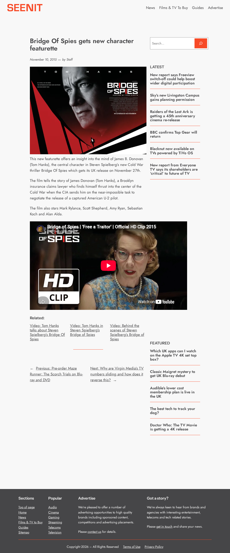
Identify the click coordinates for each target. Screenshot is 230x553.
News (22, 517)
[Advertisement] (183, 256)
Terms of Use (131, 546)
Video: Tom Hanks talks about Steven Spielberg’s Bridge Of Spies (47, 332)
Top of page (26, 507)
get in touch (164, 526)
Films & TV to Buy (30, 522)
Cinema (53, 512)
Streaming (55, 522)
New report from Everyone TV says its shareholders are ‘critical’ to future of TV (174, 169)
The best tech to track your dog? (172, 411)
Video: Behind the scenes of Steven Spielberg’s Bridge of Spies (127, 332)
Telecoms (54, 527)
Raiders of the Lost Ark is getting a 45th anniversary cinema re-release (172, 116)
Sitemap (23, 532)
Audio (52, 507)
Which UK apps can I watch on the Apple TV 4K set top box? (173, 355)
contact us (94, 531)
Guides (23, 527)
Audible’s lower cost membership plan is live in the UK (172, 392)
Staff (69, 59)
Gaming (53, 517)
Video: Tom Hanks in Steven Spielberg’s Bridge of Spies (86, 330)
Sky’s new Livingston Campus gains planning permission (174, 97)
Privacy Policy (154, 546)
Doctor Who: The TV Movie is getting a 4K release (173, 427)
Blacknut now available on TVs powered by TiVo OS (172, 151)
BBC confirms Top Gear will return (173, 134)
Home (22, 512)
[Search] (201, 43)
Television (55, 532)
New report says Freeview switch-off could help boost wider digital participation (172, 79)
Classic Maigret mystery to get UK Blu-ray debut (172, 374)
